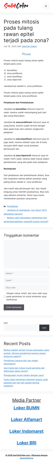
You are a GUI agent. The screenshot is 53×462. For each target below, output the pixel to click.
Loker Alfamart (26, 419)
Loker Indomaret (26, 431)
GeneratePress (26, 458)
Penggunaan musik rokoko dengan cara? (24, 375)
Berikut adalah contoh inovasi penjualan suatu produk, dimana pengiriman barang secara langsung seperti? (26, 353)
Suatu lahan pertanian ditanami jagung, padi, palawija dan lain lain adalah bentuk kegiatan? (26, 382)
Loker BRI (26, 442)
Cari (6, 323)
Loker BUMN (26, 407)
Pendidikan (12, 206)
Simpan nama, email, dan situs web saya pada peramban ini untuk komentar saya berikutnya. (26, 296)
